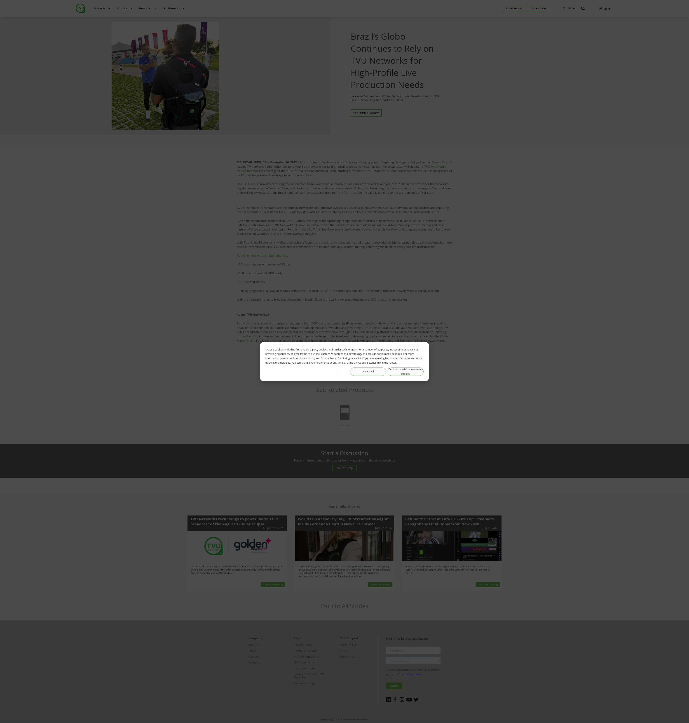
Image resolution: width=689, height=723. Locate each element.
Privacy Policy (307, 358)
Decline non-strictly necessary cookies (405, 371)
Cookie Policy (328, 358)
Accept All (368, 371)
